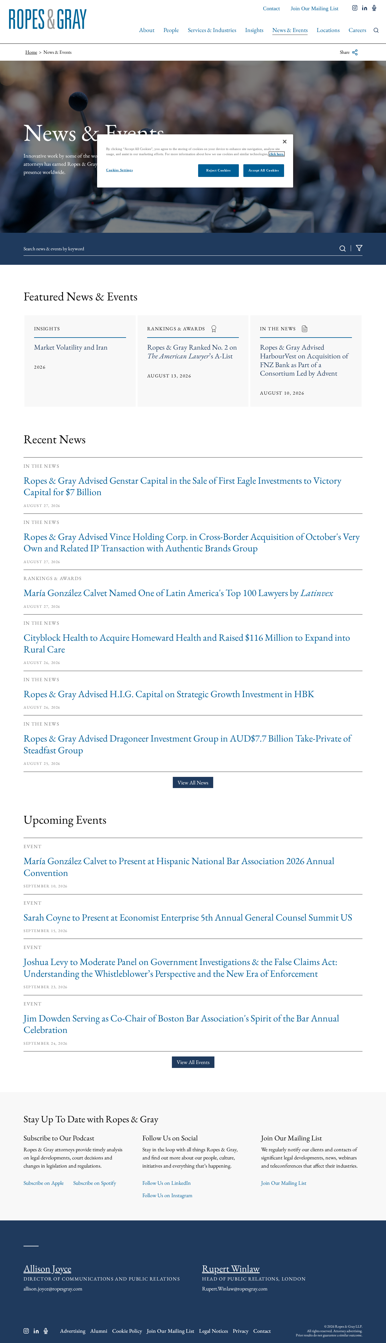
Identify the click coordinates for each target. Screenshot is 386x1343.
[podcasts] (374, 8)
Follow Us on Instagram (167, 1195)
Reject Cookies (218, 170)
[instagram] (355, 8)
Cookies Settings (119, 170)
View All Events (193, 1062)
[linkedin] (365, 8)
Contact (271, 8)
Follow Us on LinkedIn (166, 1182)
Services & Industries (212, 30)
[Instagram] (26, 1330)
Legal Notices (213, 1330)
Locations (328, 30)
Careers (357, 30)
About (146, 30)
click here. (276, 154)
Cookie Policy (127, 1330)
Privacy (240, 1330)
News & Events (290, 30)
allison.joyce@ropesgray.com (53, 1288)
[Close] (284, 141)
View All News (193, 782)
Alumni (98, 1330)
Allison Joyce (47, 1268)
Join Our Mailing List (314, 8)
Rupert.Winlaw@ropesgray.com (234, 1288)
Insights (254, 30)
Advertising (72, 1330)
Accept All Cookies (263, 170)
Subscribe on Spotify (94, 1182)
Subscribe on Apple (44, 1182)
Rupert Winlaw (231, 1268)
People (171, 30)
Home (31, 52)
